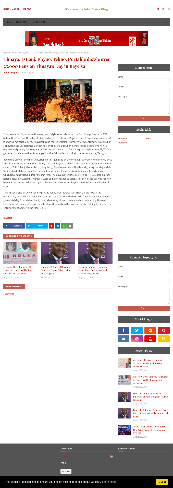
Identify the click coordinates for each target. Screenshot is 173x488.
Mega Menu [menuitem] (39, 22)
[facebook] (153, 9)
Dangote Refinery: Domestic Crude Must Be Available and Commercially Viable (92, 270)
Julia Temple (10, 72)
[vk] (123, 338)
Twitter (147, 138)
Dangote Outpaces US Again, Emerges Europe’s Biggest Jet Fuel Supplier (56, 270)
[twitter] (158, 9)
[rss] (164, 338)
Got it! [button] (162, 482)
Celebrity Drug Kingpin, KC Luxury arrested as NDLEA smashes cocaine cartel (17, 270)
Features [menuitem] (21, 22)
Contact (27, 9)
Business (87, 456)
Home (6, 9)
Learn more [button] (109, 481)
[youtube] (150, 338)
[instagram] (163, 9)
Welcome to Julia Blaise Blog (86, 9)
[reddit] (150, 330)
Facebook (122, 142)
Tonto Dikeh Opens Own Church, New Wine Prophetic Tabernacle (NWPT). (149, 430)
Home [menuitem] (9, 22)
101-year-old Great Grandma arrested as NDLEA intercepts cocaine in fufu (148, 363)
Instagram (122, 138)
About (15, 9)
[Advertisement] (144, 170)
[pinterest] (168, 9)
